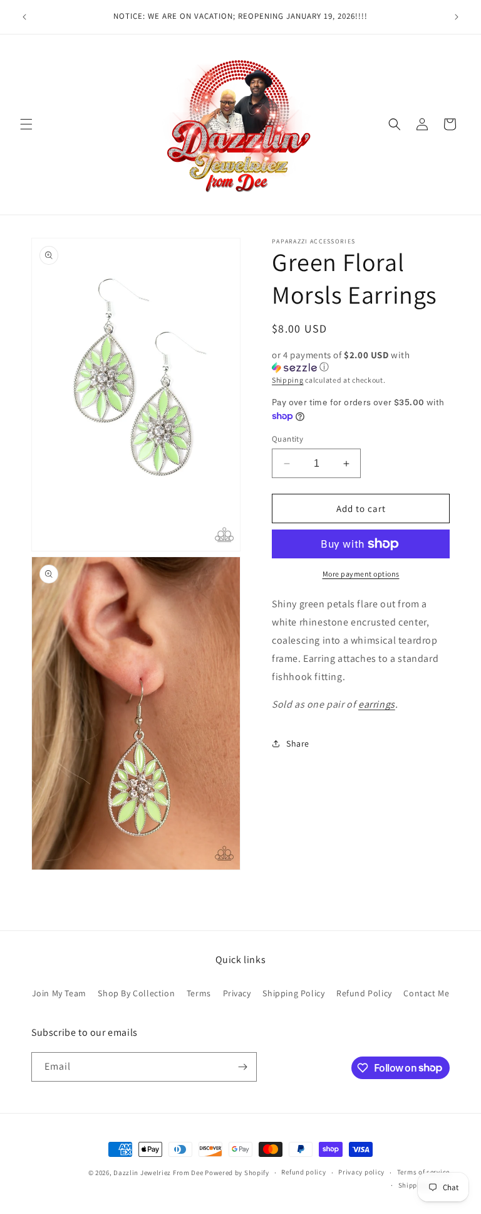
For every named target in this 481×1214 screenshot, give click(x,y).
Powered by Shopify (237, 1172)
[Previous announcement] (24, 17)
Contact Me (426, 993)
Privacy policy (361, 1172)
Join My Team (59, 993)
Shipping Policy (293, 993)
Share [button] (297, 743)
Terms (199, 993)
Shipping (288, 380)
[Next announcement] (456, 17)
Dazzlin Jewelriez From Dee (159, 1172)
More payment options (361, 573)
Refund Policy (364, 993)
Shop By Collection (136, 993)
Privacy (237, 993)
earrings (376, 704)
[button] (26, 124)
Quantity (287, 439)
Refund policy (303, 1172)
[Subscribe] (242, 1067)
